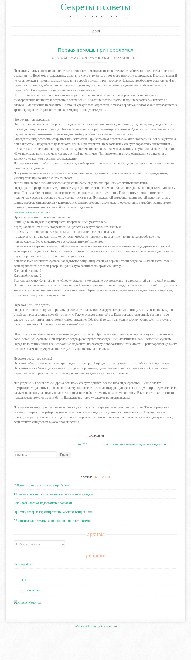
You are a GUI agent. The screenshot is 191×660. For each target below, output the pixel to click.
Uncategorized (23, 564)
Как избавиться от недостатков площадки (43, 503)
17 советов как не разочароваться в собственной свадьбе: (54, 494)
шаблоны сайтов (83, 626)
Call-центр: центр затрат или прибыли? (41, 485)
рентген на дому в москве (32, 212)
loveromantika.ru (32, 590)
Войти (25, 580)
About (95, 31)
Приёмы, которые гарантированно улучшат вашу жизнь (53, 511)
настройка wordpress (105, 626)
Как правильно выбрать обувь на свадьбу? (135, 444)
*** (82, 444)
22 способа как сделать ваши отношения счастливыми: (52, 520)
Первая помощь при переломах (95, 50)
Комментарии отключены (119, 58)
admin (65, 58)
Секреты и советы (95, 7)
